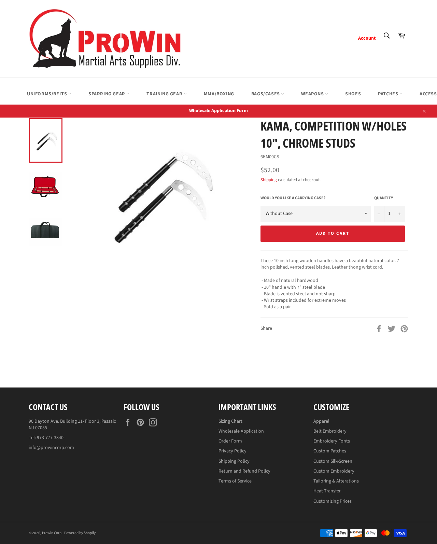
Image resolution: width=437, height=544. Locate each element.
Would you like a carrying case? (293, 198)
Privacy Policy (232, 451)
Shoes (353, 94)
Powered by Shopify (80, 532)
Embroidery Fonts (331, 441)
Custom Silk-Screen (332, 461)
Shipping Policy (234, 461)
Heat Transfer (327, 491)
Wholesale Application (241, 431)
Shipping (268, 180)
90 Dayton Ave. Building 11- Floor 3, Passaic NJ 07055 (72, 424)
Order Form (230, 441)
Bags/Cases (266, 94)
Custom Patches (329, 451)
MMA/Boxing (219, 94)
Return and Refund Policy (244, 471)
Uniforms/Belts (47, 94)
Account (367, 38)
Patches (388, 94)
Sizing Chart (230, 421)
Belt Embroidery (330, 431)
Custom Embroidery (333, 471)
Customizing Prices (332, 501)
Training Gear (164, 94)
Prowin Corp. (52, 532)
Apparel (321, 421)
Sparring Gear (107, 94)
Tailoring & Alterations (336, 481)
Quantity (383, 198)
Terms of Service (235, 481)
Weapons (313, 94)
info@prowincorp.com (51, 447)
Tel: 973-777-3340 (46, 437)
